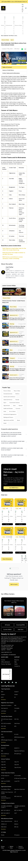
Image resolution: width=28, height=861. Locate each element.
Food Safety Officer (5, 789)
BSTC (2, 697)
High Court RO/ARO (5, 781)
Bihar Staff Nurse (5, 753)
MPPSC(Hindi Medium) (19, 737)
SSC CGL (16, 719)
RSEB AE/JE (3, 827)
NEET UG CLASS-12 (5, 810)
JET (15, 792)
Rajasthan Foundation (6, 705)
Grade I (16, 694)
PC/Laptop (16, 835)
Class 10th (3, 767)
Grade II (3, 694)
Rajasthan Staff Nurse (19, 751)
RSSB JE (16, 824)
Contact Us (17, 666)
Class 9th (16, 764)
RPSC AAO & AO (18, 796)
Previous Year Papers (6, 664)
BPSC (15, 740)
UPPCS (2, 737)
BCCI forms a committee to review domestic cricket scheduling (13, 257)
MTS (15, 726)
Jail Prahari (3, 711)
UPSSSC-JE (4, 824)
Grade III (16, 691)
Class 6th (3, 761)
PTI (15, 697)
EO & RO (16, 734)
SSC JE (16, 821)
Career (16, 664)
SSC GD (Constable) (6, 723)
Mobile (2, 835)
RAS (15, 705)
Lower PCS (16, 781)
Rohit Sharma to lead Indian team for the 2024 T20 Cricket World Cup (14, 249)
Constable (16, 708)
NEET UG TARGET (18, 810)
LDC (15, 711)
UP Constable (17, 775)
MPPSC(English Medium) (6, 740)
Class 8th (3, 764)
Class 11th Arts (17, 767)
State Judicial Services (6, 821)
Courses (3, 660)
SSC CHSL (3, 726)
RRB (2, 751)
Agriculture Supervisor (19, 789)
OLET (15, 813)
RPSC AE (16, 827)
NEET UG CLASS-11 (5, 813)
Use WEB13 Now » (14, 487)
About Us (16, 660)
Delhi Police (17, 723)
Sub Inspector (4, 708)
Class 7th (16, 761)
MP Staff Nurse (17, 753)
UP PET (2, 778)
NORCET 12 (16, 748)
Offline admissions (5, 662)
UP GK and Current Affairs (20, 778)
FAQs (15, 662)
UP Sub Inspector (5, 775)
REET (2, 691)
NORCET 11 (3, 748)
